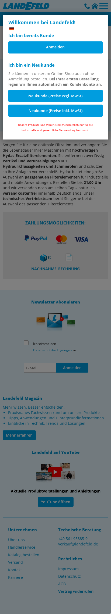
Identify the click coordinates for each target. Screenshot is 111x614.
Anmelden (55, 46)
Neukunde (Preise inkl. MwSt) (55, 110)
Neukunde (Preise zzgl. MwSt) (55, 95)
